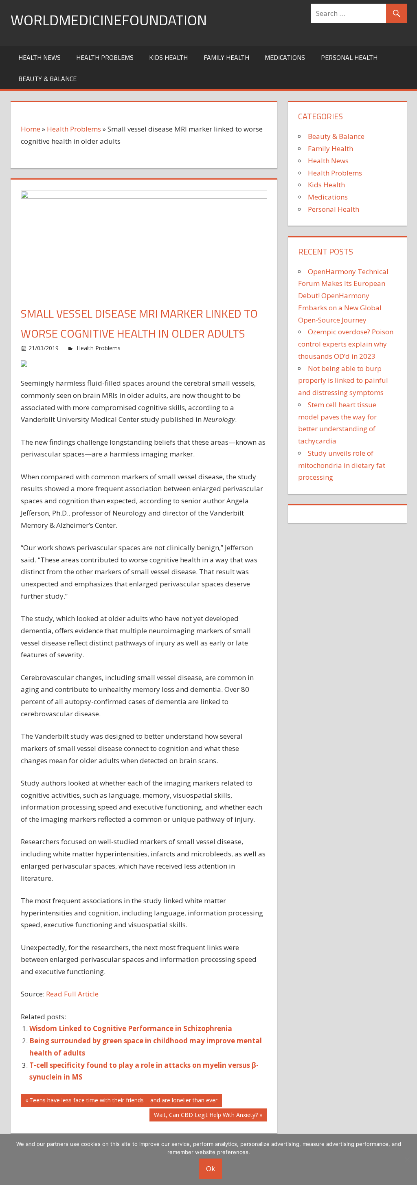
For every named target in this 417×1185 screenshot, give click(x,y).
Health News (39, 57)
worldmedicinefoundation (109, 20)
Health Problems (105, 57)
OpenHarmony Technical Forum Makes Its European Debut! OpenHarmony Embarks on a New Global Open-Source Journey (343, 296)
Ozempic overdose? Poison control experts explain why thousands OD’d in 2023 (345, 344)
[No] (407, 1159)
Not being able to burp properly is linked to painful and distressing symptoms (343, 380)
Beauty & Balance (47, 78)
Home (30, 129)
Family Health (226, 57)
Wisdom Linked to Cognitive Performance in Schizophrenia (130, 1028)
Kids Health (168, 57)
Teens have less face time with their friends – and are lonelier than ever (123, 1101)
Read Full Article (72, 993)
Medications (285, 57)
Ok (210, 1168)
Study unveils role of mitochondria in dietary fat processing (341, 465)
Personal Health (349, 57)
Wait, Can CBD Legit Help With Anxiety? (206, 1116)
